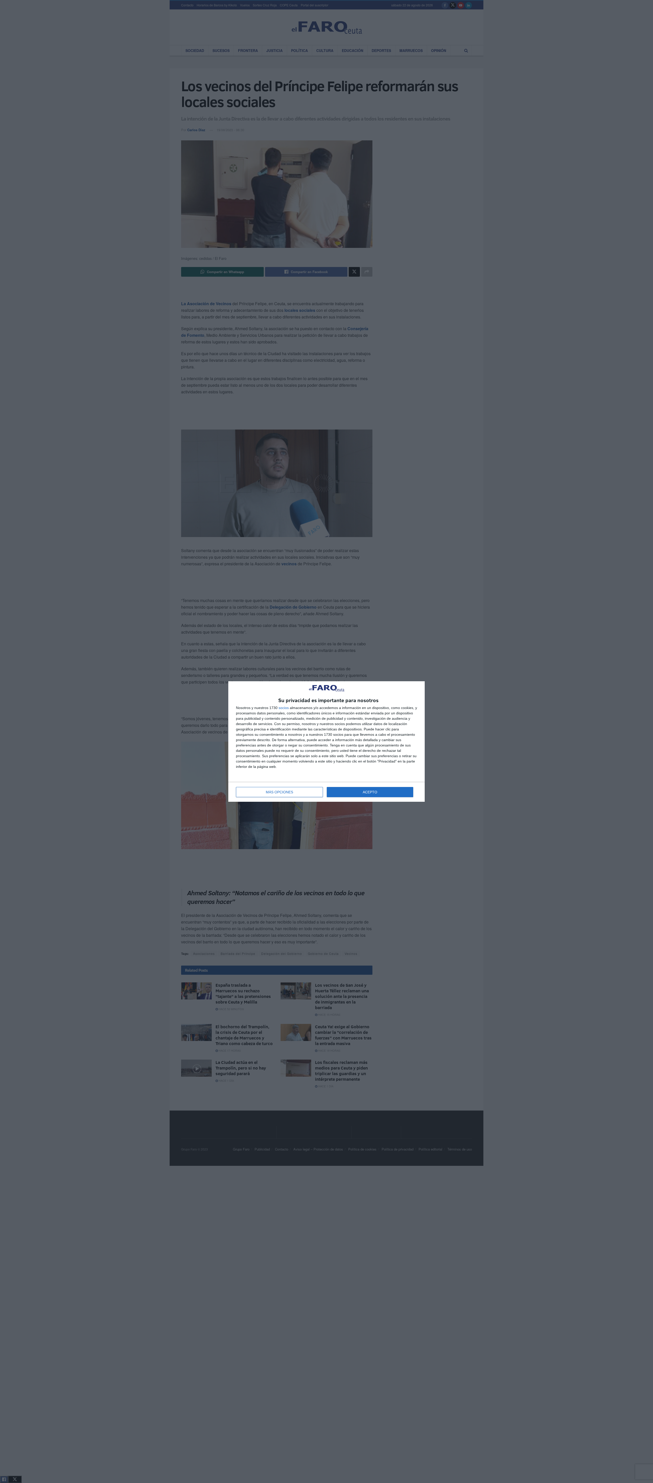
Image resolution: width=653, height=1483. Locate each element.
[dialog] (326, 741)
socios (284, 708)
